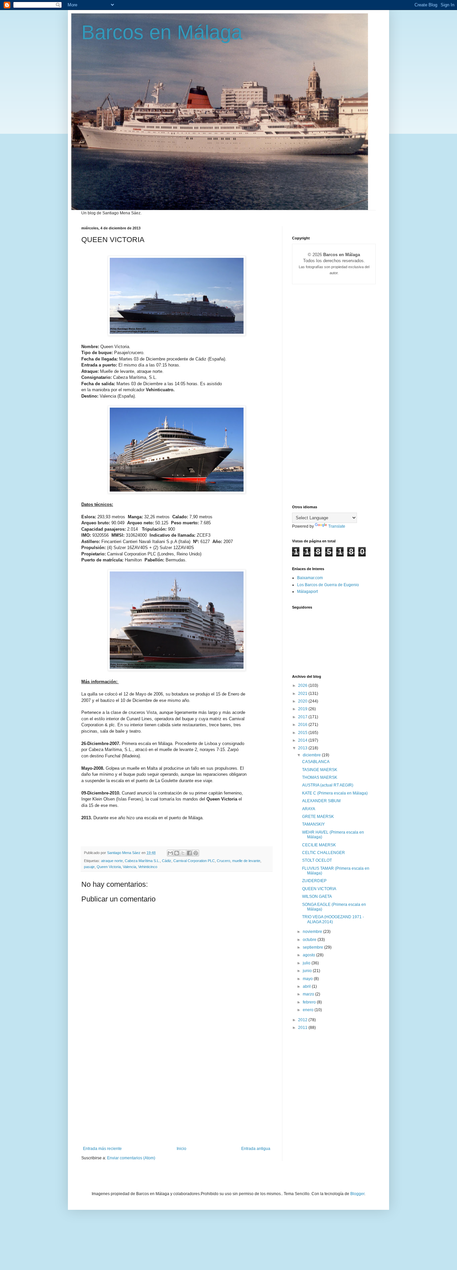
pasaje (89, 867)
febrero (310, 1002)
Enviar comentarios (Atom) (131, 1158)
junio (308, 970)
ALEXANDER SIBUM (321, 801)
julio (307, 963)
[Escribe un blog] (176, 853)
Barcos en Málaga (161, 32)
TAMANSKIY (313, 824)
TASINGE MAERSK (319, 769)
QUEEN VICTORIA (319, 888)
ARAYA (308, 809)
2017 (303, 717)
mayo (308, 978)
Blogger (357, 1193)
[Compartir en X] (183, 853)
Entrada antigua (255, 1148)
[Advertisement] (176, 1096)
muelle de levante (246, 861)
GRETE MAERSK (318, 816)
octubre (310, 939)
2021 (303, 693)
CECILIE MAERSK (319, 845)
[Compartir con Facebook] (189, 853)
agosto (309, 955)
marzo (309, 994)
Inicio (181, 1148)
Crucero (223, 861)
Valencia (129, 867)
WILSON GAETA (317, 896)
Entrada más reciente (102, 1148)
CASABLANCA (316, 761)
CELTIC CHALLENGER (323, 852)
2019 (303, 709)
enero (308, 1010)
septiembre (313, 947)
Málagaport (307, 591)
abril (307, 986)
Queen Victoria (109, 867)
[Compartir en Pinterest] (195, 853)
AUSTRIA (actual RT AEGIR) (327, 785)
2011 (303, 1027)
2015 (303, 732)
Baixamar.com (310, 577)
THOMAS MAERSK (319, 777)
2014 (303, 740)
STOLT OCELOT (317, 860)
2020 (303, 701)
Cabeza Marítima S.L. (142, 861)
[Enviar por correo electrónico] (170, 853)
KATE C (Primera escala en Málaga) (335, 793)
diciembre (312, 755)
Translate (336, 526)
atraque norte (112, 861)
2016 (303, 724)
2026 (303, 685)
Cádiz (166, 861)
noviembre (313, 931)
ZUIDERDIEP (314, 880)
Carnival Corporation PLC (194, 861)
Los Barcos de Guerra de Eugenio (328, 585)
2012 (303, 1020)
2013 (303, 748)
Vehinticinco (147, 867)
